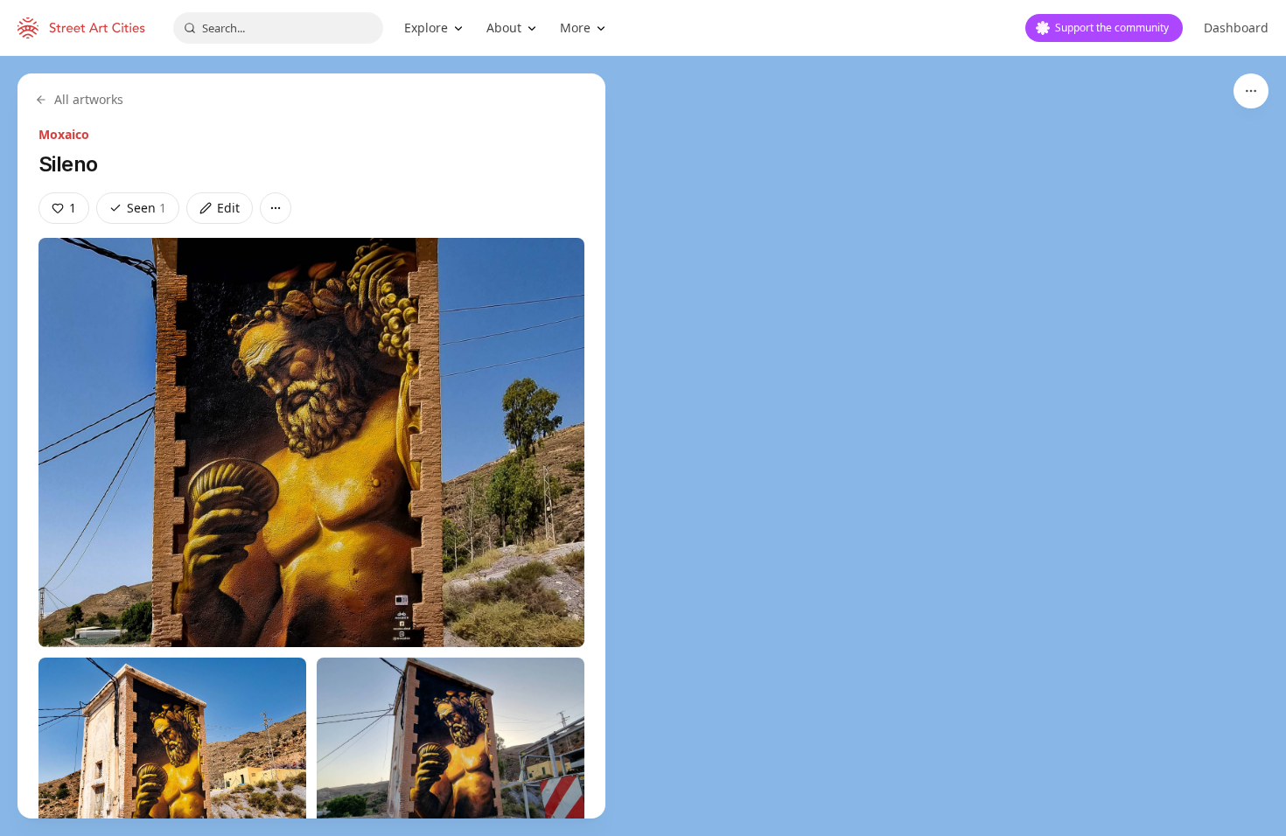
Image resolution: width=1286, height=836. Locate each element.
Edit (228, 207)
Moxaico (63, 134)
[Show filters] (1251, 90)
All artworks (88, 99)
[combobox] (278, 28)
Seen (146, 207)
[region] (643, 446)
